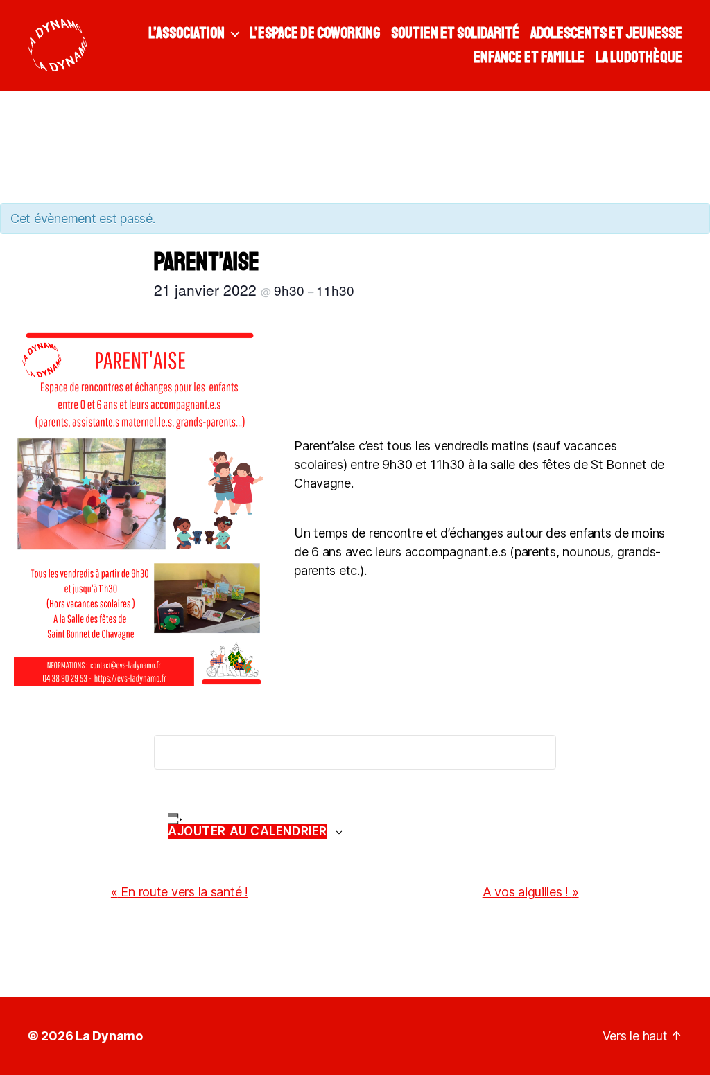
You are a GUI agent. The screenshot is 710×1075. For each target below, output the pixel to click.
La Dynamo (109, 1036)
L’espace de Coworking (315, 33)
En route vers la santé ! (179, 892)
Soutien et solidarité (455, 33)
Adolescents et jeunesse (606, 33)
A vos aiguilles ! (531, 892)
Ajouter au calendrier (247, 831)
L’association (186, 33)
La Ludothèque (639, 57)
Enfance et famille (529, 57)
